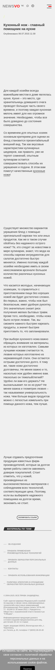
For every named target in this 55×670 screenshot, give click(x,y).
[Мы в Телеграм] (32, 5)
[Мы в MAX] (27, 5)
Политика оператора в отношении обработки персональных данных (25, 583)
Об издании (14, 544)
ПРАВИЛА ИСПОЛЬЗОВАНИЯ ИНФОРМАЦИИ (29, 575)
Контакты (13, 569)
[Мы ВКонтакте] (22, 5)
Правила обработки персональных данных (27, 561)
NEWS (11, 5)
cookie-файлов (37, 662)
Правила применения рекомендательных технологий (24, 552)
